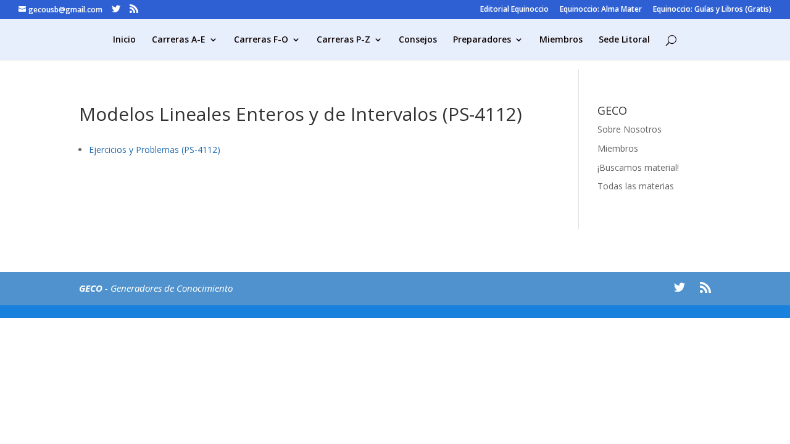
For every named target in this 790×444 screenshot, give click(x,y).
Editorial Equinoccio (514, 10)
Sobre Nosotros (629, 129)
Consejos (418, 40)
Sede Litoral (624, 40)
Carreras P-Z (343, 40)
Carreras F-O (261, 40)
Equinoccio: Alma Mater (601, 10)
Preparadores (482, 40)
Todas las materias (635, 186)
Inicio (124, 40)
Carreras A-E (179, 40)
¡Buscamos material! (638, 167)
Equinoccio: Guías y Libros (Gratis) (712, 10)
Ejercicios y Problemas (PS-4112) (154, 149)
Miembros (561, 40)
